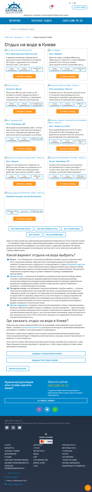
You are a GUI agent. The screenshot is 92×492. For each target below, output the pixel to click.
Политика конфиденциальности (14, 467)
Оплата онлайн (46, 437)
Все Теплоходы (72, 228)
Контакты (37, 445)
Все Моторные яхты (47, 228)
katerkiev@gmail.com (15, 484)
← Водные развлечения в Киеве (46, 353)
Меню (16, 20)
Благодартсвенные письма (16, 460)
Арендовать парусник (76, 264)
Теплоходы (67, 451)
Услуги (8, 445)
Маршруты (9, 448)
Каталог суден (41, 20)
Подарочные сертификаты (73, 466)
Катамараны (67, 457)
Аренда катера (16, 276)
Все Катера (34, 234)
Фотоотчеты (38, 451)
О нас (35, 466)
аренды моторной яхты (31, 327)
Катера (65, 454)
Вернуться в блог (17, 368)
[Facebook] (7, 428)
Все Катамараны (54, 234)
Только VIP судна (69, 460)
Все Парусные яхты (21, 228)
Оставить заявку (80, 7)
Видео (36, 454)
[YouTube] (19, 428)
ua (70, 3)
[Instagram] (13, 428)
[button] (71, 386)
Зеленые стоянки (12, 451)
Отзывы (8, 457)
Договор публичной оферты (17, 463)
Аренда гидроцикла (18, 305)
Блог (35, 457)
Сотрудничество (40, 460)
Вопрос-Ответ (39, 463)
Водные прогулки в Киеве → (46, 360)
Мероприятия (10, 454)
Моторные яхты (69, 448)
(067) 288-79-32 (72, 20)
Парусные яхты (68, 445)
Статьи (36, 448)
